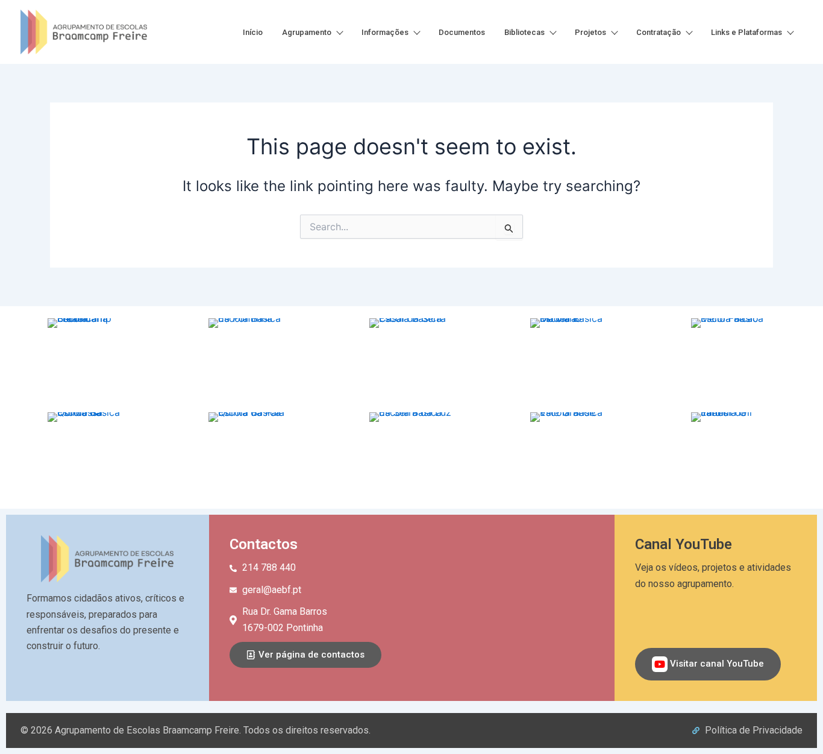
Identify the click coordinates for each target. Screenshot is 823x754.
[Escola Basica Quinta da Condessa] (90, 454)
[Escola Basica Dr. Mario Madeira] (572, 360)
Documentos (462, 32)
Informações (384, 32)
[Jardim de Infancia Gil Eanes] (733, 454)
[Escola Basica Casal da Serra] (411, 360)
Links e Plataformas (746, 32)
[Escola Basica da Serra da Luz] (411, 454)
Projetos (590, 32)
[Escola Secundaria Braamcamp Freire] (90, 360)
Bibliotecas (524, 32)
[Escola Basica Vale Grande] (572, 454)
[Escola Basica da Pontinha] (250, 360)
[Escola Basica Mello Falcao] (733, 360)
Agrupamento (306, 32)
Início (253, 32)
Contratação (658, 32)
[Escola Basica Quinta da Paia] (250, 454)
